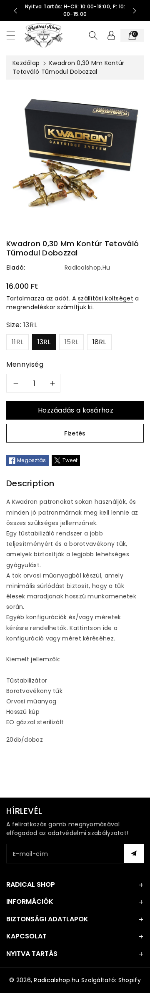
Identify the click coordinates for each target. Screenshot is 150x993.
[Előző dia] (15, 11)
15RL (71, 342)
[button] (14, 35)
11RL (17, 342)
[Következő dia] (134, 11)
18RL (99, 342)
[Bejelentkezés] (111, 35)
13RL (44, 342)
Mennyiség (25, 364)
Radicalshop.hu (56, 980)
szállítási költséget (105, 298)
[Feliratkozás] (134, 853)
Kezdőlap (26, 63)
